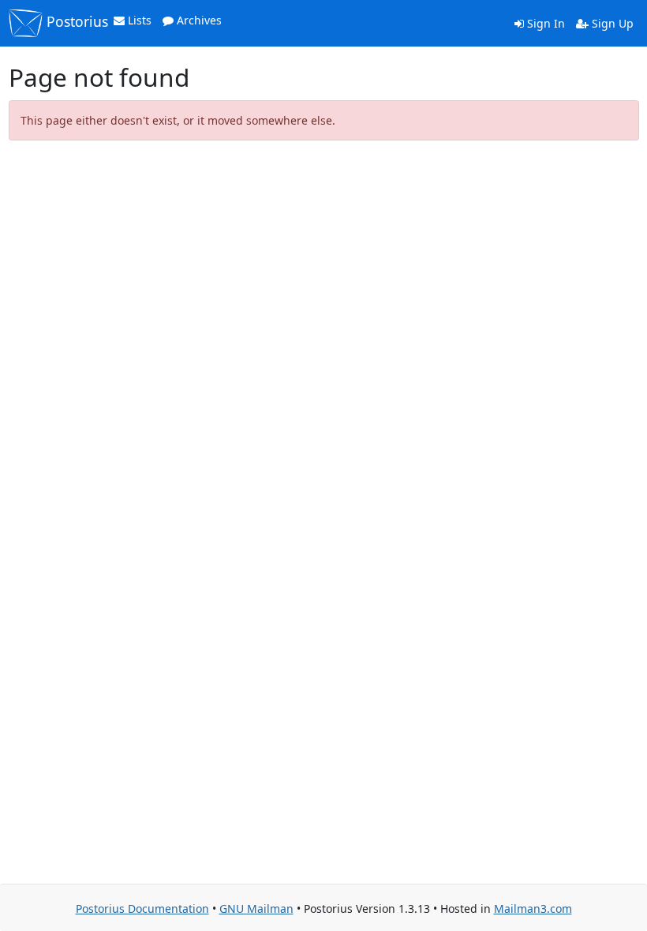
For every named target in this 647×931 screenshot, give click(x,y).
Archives (198, 20)
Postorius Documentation (142, 908)
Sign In (544, 23)
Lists (138, 20)
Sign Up (611, 23)
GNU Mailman (256, 908)
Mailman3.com (533, 908)
